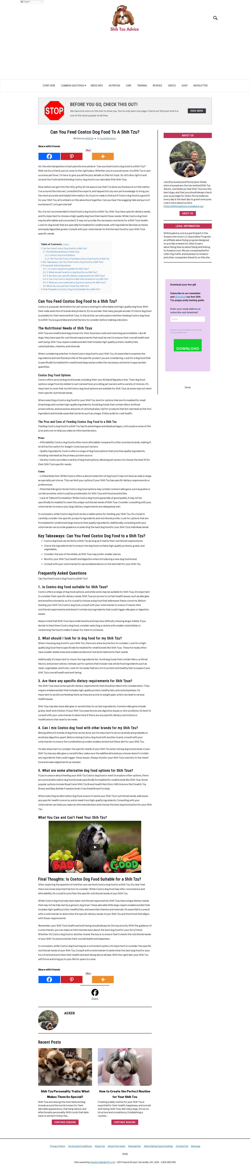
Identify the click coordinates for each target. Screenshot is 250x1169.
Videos (172, 85)
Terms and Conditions (80, 1146)
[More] (103, 154)
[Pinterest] (71, 154)
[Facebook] (49, 154)
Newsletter (200, 85)
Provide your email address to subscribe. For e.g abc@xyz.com (186, 331)
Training (142, 85)
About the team (116, 1146)
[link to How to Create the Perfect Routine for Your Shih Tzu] (125, 1067)
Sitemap (195, 1146)
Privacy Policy (57, 1146)
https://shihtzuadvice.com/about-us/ (183, 206)
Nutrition (114, 85)
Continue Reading (65, 1122)
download (180, 297)
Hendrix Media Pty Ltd (102, 1162)
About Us (187, 213)
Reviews (157, 85)
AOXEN (89, 138)
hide (66, 244)
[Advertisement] (125, 57)
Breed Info (97, 85)
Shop (185, 85)
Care (128, 85)
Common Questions (72, 85)
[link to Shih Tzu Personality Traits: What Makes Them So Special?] (65, 1067)
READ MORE (197, 110)
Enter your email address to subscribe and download (185, 311)
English (26, 2)
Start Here (49, 85)
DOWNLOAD (187, 348)
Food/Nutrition (108, 138)
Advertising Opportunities (158, 1146)
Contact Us (182, 1146)
